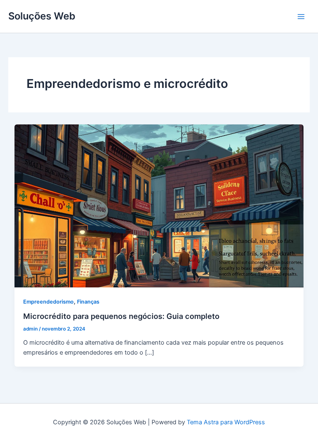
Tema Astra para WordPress (226, 422)
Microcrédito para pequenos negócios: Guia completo (121, 316)
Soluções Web (41, 16)
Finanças (88, 302)
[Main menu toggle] (301, 16)
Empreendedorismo (48, 302)
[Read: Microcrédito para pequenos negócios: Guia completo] (159, 205)
